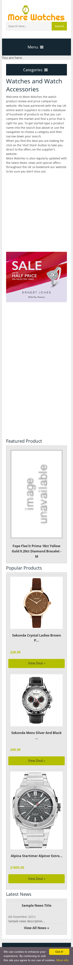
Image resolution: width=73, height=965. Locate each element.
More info (62, 960)
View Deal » (36, 663)
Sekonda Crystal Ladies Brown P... (36, 638)
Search (59, 26)
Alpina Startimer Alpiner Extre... (36, 856)
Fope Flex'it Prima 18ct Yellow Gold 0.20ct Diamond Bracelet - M (36, 551)
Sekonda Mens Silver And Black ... (36, 735)
